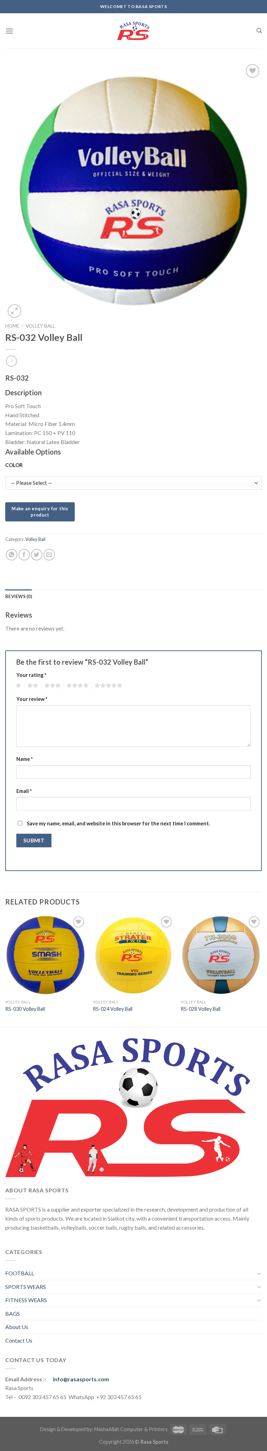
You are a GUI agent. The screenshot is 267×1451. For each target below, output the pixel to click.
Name (24, 759)
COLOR (14, 465)
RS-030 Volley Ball (25, 1009)
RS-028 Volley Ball (200, 1009)
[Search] (259, 30)
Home (12, 326)
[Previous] (5, 970)
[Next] (261, 970)
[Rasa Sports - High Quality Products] (133, 31)
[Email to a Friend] (49, 554)
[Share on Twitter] (36, 554)
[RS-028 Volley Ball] (221, 955)
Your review (31, 699)
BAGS (12, 1313)
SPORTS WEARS (25, 1286)
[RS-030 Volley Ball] (45, 955)
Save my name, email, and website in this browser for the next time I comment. (118, 823)
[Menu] (9, 30)
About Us (16, 1326)
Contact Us (18, 1340)
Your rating (31, 675)
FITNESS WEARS (26, 1300)
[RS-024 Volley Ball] (133, 955)
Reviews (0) (18, 596)
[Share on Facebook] (24, 554)
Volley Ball (40, 326)
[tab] (18, 596)
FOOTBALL (19, 1273)
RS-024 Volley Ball (112, 1009)
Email (24, 791)
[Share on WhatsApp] (11, 554)
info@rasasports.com (81, 1379)
